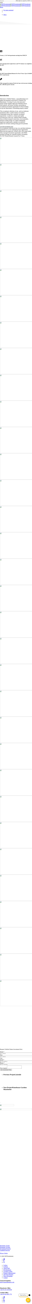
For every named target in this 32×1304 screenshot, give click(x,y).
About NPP (6, 1268)
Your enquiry (3, 1068)
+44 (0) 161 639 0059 (6, 1289)
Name (2, 1052)
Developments (7, 1270)
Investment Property (5, 1249)
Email (2, 1060)
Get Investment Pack (6, 1069)
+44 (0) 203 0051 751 (6, 1294)
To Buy (5, 1265)
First (1, 1055)
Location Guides (7, 1271)
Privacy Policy (4, 1253)
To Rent (5, 1267)
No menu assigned (8, 10)
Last (1, 1058)
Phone (2, 1063)
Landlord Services (5, 1250)
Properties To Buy (5, 1245)
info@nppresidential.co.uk (7, 1282)
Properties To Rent (5, 1247)
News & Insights (7, 1276)
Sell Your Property (8, 1274)
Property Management (9, 1273)
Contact (5, 1277)
